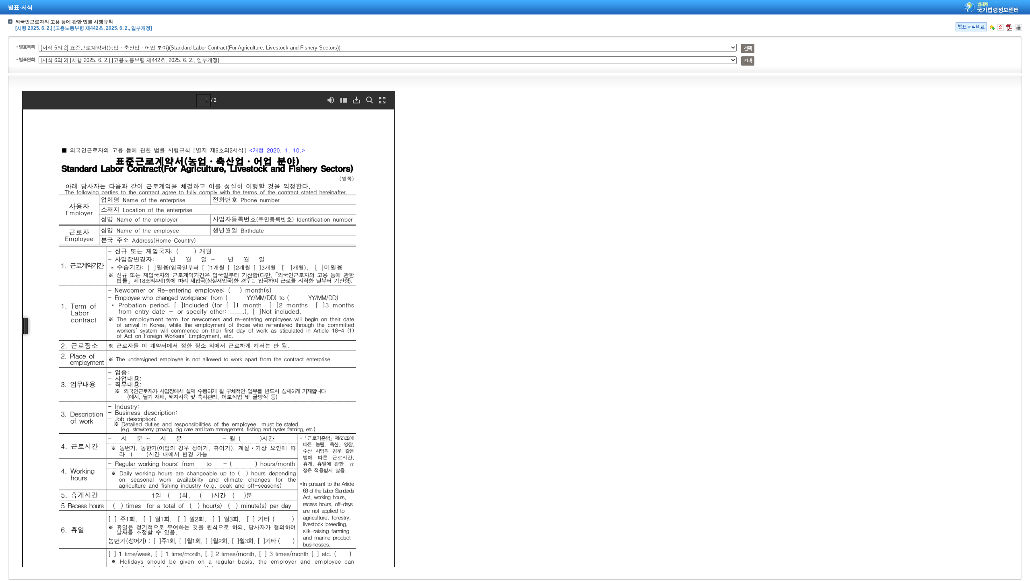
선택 (748, 48)
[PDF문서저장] (1009, 27)
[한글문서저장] (1000, 27)
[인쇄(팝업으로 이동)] (1019, 27)
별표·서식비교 (971, 27)
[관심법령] (992, 27)
